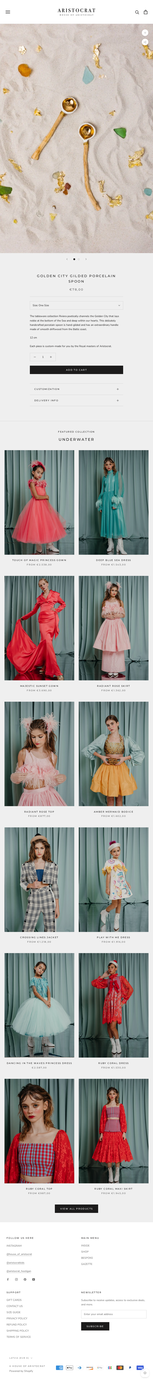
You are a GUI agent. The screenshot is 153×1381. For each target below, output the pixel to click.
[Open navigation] (8, 12)
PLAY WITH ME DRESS (113, 937)
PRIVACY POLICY (17, 1318)
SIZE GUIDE (14, 1312)
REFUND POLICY (17, 1324)
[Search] (137, 12)
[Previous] (67, 259)
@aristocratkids (15, 1263)
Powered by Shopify (21, 1371)
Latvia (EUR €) (19, 1358)
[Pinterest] (25, 1279)
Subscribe (95, 1326)
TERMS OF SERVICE (19, 1337)
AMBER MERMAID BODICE (113, 811)
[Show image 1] (74, 259)
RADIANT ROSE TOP (39, 811)
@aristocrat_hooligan (19, 1271)
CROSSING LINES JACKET (39, 937)
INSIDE (85, 1245)
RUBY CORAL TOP (39, 1188)
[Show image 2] (79, 259)
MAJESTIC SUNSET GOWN (39, 686)
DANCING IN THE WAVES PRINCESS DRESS (39, 1063)
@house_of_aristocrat (19, 1254)
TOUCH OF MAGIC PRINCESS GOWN (39, 560)
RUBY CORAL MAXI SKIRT (113, 1188)
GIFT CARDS (14, 1300)
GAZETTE (86, 1264)
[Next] (86, 259)
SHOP (85, 1252)
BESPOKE (87, 1258)
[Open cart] (145, 12)
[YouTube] (33, 1279)
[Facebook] (8, 1279)
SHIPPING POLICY (18, 1331)
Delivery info (46, 400)
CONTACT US (15, 1306)
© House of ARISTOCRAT (27, 1366)
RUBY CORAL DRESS (113, 1063)
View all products (76, 1208)
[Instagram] (16, 1279)
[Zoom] (145, 32)
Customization (47, 389)
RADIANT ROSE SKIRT (113, 686)
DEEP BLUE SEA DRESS (113, 560)
